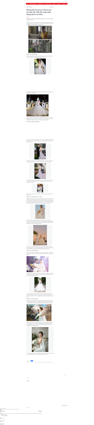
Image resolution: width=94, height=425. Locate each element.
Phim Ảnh (20, 413)
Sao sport (63, 3)
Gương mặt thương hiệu (33, 413)
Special (39, 413)
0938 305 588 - (1, 418)
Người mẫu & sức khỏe (25, 413)
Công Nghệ (37, 413)
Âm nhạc (54, 3)
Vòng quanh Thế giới (15, 413)
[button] (51, 7)
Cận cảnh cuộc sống (48, 3)
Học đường (29, 413)
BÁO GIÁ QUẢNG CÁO (64, 405)
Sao (27, 3)
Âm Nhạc (18, 413)
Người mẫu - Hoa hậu (33, 3)
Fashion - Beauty (40, 3)
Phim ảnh (58, 3)
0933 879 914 (4, 418)
